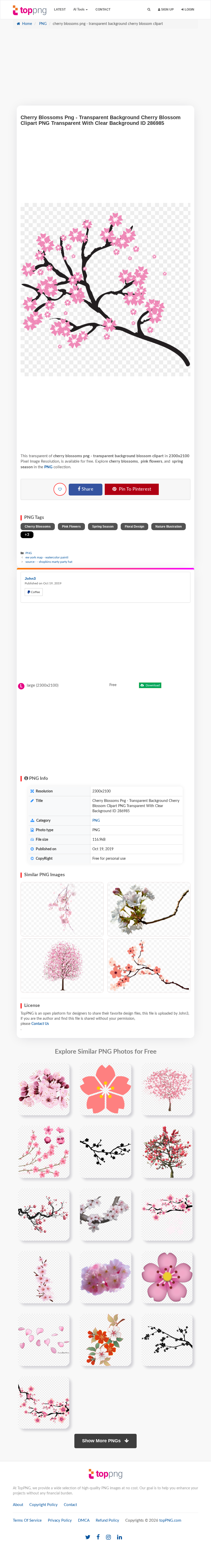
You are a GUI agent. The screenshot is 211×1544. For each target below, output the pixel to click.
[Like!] (60, 489)
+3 (27, 535)
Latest (60, 9)
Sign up (167, 9)
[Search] (149, 9)
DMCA (84, 1520)
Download (152, 685)
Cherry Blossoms (38, 526)
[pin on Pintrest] (62, 1069)
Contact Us (40, 1024)
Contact (102, 9)
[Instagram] (108, 1537)
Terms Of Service (27, 1520)
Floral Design (134, 526)
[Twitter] (87, 1537)
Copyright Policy (43, 1505)
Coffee (35, 592)
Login (189, 9)
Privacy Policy (60, 1520)
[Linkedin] (119, 1537)
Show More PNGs (102, 1440)
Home (26, 24)
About (18, 1505)
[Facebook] (98, 1537)
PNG (42, 24)
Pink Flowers (71, 526)
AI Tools (79, 9)
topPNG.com (170, 1520)
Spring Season (102, 526)
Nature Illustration (168, 526)
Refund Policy (107, 1520)
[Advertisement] (105, 70)
